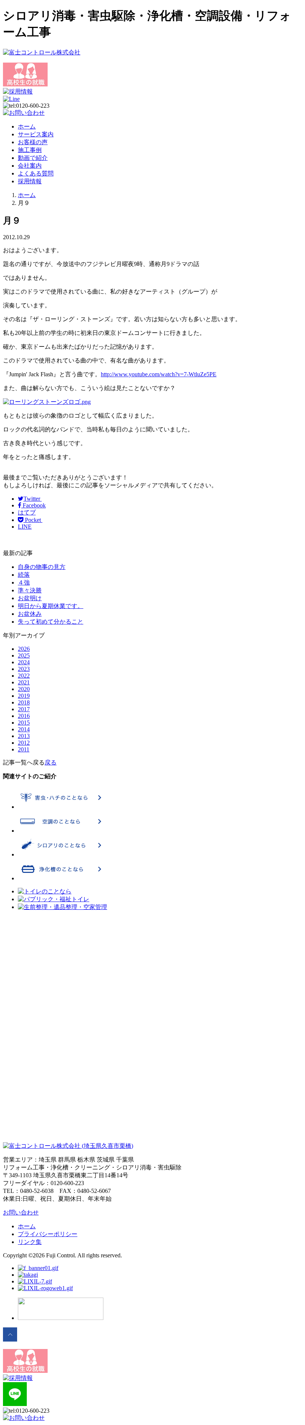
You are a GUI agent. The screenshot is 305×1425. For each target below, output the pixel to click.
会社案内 (30, 165)
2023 (24, 669)
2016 (24, 716)
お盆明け (30, 598)
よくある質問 (36, 173)
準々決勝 (30, 590)
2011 (23, 749)
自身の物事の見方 (41, 567)
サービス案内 (36, 134)
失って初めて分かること (50, 621)
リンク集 (30, 1242)
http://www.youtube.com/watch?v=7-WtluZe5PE (158, 374)
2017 (24, 709)
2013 (24, 736)
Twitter (32, 498)
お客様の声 (33, 142)
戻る (51, 762)
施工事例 (30, 150)
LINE (25, 526)
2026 (24, 649)
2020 (24, 689)
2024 (24, 662)
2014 (24, 729)
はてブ (27, 512)
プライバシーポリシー (47, 1234)
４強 (24, 582)
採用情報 (30, 181)
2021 (24, 682)
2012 (24, 743)
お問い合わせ (21, 1212)
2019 (24, 696)
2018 (24, 702)
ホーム (27, 126)
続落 (24, 574)
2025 (24, 655)
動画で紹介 (33, 158)
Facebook (33, 505)
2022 (24, 675)
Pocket (32, 520)
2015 (24, 722)
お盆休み (30, 614)
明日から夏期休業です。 (50, 606)
